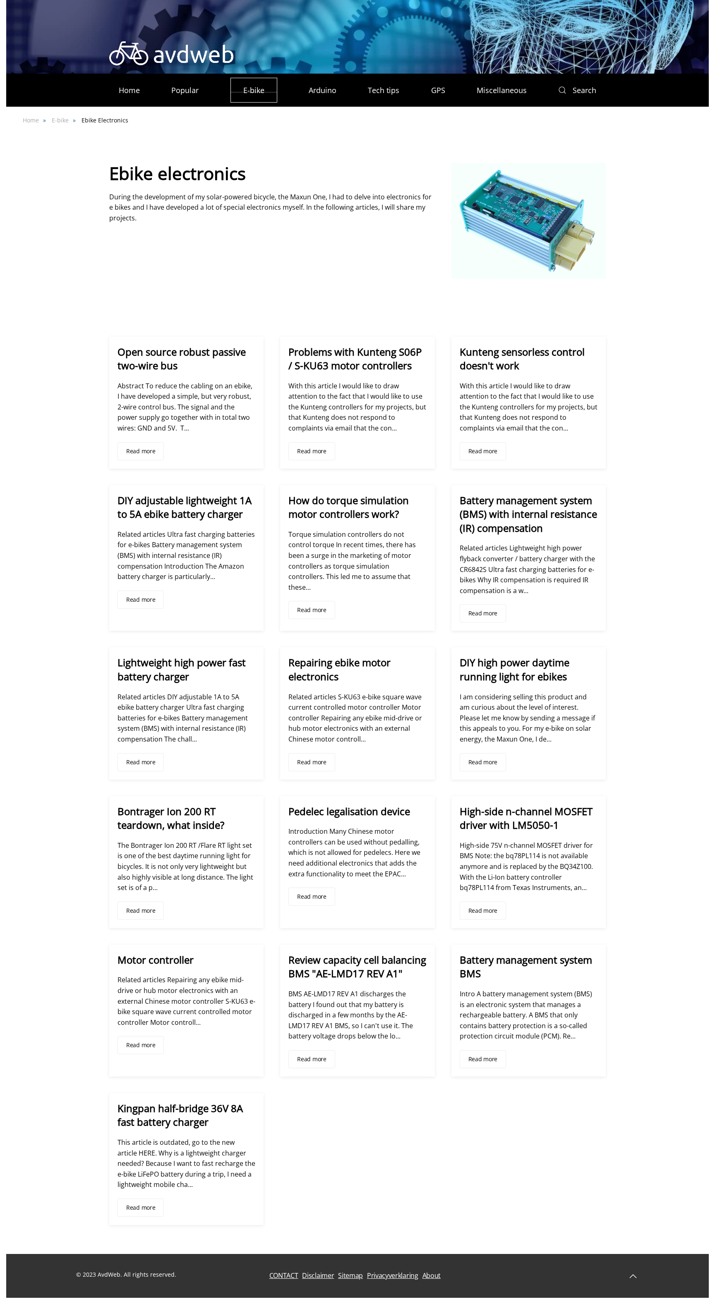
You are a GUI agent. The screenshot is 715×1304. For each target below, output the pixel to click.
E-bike (253, 90)
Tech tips (383, 90)
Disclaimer (318, 1275)
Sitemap (350, 1275)
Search (584, 90)
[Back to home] (171, 53)
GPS (438, 90)
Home (129, 90)
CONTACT (283, 1275)
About (431, 1275)
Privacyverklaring (392, 1275)
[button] (601, 53)
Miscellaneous (502, 90)
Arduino (322, 90)
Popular (185, 90)
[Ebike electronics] (528, 220)
